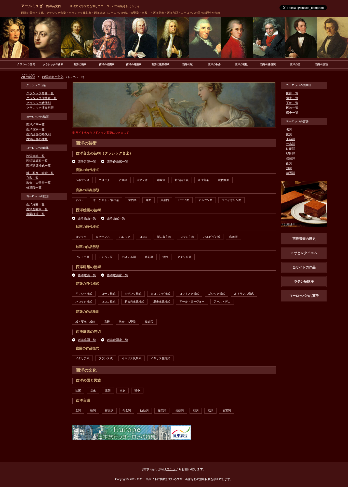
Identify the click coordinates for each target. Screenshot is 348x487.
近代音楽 (203, 179)
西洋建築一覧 (87, 275)
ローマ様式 (108, 293)
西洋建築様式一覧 (38, 165)
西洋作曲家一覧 (117, 161)
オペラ (79, 200)
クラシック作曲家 (53, 64)
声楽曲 (164, 200)
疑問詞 (162, 410)
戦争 (137, 390)
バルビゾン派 (211, 236)
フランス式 (106, 358)
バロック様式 (83, 301)
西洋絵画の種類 (37, 139)
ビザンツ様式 (133, 293)
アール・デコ (222, 301)
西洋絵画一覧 (87, 218)
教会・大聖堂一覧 (38, 183)
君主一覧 (292, 98)
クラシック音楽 (26, 64)
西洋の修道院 (268, 64)
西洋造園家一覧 (117, 340)
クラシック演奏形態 (40, 108)
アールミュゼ (41, 6)
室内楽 (132, 200)
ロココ (143, 236)
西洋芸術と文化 (52, 77)
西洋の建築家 (133, 64)
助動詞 (144, 410)
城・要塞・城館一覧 (40, 173)
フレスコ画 (82, 256)
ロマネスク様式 (189, 293)
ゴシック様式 (216, 293)
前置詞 (226, 410)
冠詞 (210, 410)
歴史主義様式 (161, 301)
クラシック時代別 (38, 103)
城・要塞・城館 (85, 321)
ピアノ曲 (183, 200)
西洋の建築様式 (160, 64)
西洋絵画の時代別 (38, 134)
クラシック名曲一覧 (40, 93)
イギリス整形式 (160, 358)
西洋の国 (295, 64)
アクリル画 (184, 256)
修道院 (149, 321)
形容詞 (109, 410)
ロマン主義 (187, 236)
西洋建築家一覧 (117, 275)
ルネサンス (82, 179)
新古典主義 (182, 179)
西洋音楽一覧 (87, 161)
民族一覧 (292, 108)
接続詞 (179, 410)
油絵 (165, 256)
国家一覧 (292, 93)
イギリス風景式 (131, 358)
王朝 (108, 390)
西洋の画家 (80, 64)
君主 (93, 390)
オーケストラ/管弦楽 (106, 200)
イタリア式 (82, 358)
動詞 (93, 410)
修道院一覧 (34, 187)
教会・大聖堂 (127, 321)
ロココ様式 (108, 301)
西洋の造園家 (106, 64)
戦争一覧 (292, 112)
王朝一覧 (292, 103)
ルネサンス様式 (244, 293)
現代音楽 (223, 179)
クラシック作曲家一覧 (41, 98)
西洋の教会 (214, 64)
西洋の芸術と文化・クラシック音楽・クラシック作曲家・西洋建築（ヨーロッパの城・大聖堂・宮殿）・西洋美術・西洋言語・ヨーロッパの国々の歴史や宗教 (120, 12)
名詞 (78, 410)
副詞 (195, 410)
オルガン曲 (205, 200)
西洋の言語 (321, 64)
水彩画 (149, 256)
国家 (78, 390)
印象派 (161, 179)
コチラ (171, 469)
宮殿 (107, 321)
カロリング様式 (160, 293)
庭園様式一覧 (35, 214)
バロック (104, 179)
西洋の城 (187, 64)
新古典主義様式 (134, 301)
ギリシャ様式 (83, 293)
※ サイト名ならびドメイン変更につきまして (100, 132)
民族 (122, 390)
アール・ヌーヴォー (192, 301)
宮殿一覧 (32, 178)
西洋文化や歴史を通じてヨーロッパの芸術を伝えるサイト (106, 6)
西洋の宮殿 (241, 64)
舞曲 (148, 200)
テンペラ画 (106, 256)
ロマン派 (142, 179)
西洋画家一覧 (116, 218)
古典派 (123, 179)
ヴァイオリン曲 (231, 200)
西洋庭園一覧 (87, 340)
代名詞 (127, 410)
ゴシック (81, 236)
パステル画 (129, 256)
